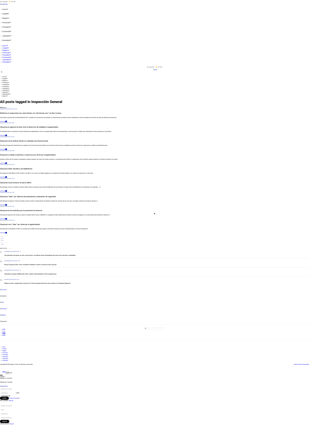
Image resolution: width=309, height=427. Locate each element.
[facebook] (3, 329)
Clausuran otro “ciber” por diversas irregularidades (20, 224)
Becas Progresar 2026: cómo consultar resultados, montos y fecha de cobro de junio (30, 264)
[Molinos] (154, 315)
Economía (5, 86)
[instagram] (3, 335)
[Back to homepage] (4, 386)
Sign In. (12, 424)
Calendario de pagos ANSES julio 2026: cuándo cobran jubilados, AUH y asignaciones (30, 274)
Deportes (5, 92)
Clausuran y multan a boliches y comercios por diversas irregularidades (28, 155)
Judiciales (5, 88)
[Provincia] (154, 289)
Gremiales (5, 90)
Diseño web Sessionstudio (301, 364)
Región (4, 80)
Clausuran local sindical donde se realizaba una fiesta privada (24, 141)
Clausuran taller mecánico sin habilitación (16, 169)
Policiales (5, 84)
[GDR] (154, 302)
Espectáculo (5, 94)
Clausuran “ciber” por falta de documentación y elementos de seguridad (28, 197)
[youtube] (3, 333)
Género (4, 96)
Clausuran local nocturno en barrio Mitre (15, 183)
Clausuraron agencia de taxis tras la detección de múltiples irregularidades (29, 127)
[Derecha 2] (154, 308)
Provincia (5, 82)
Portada (6, 279)
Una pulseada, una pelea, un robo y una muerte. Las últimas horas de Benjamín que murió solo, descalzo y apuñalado (40, 255)
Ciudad (4, 78)
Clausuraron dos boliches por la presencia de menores (21, 210)
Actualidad (6, 251)
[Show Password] (17, 393)
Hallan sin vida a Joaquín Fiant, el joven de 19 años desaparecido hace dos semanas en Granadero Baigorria (37, 283)
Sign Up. (11, 400)
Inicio (3, 77)
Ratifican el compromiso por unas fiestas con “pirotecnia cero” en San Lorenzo (30, 113)
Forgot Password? (14, 398)
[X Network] (3, 331)
